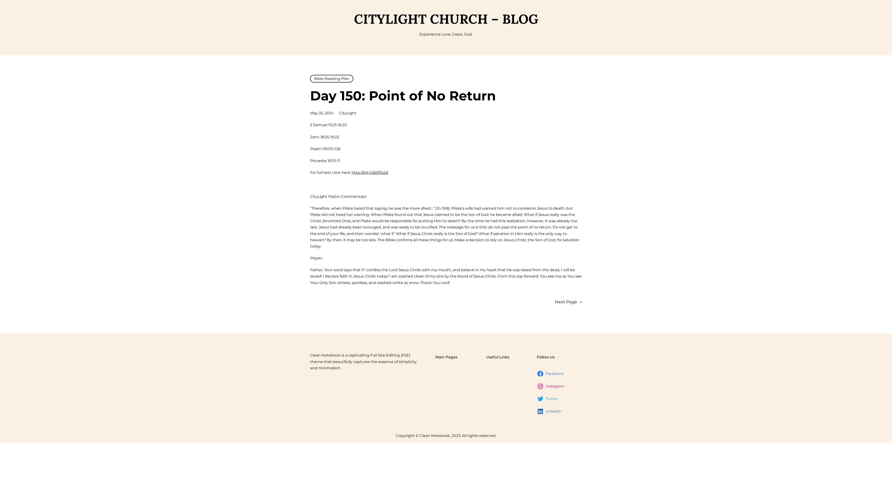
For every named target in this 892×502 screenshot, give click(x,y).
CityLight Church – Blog (446, 19)
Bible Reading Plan (331, 78)
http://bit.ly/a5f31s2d (370, 172)
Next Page (568, 301)
